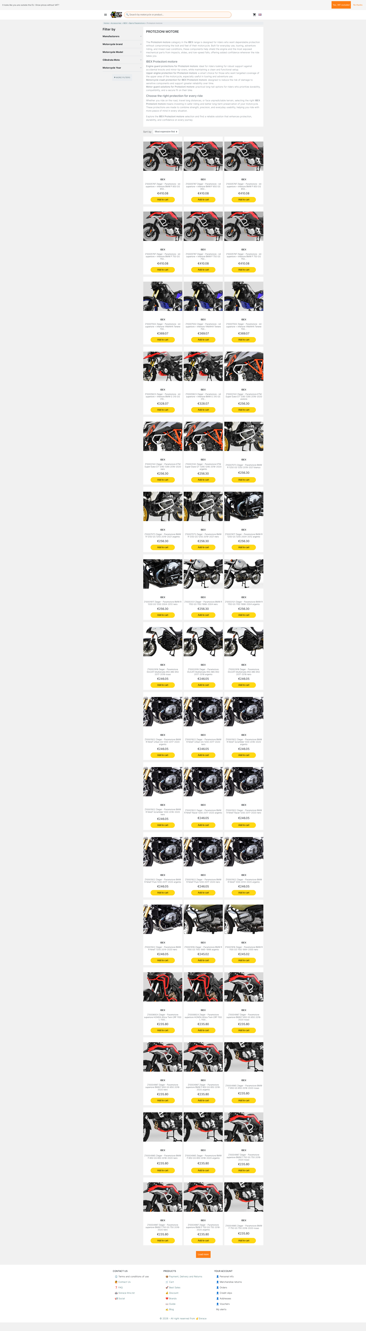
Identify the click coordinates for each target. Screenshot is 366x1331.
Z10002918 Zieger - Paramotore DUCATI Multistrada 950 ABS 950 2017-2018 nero (244, 671)
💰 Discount (172, 1292)
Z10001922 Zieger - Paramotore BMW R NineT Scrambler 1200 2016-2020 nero (163, 812)
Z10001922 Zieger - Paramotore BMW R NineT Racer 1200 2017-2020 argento (203, 811)
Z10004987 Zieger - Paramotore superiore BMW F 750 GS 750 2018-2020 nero (163, 1227)
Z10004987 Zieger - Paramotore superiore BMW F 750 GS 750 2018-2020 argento (203, 1227)
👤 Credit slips (224, 1292)
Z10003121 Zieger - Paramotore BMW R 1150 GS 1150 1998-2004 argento (244, 603)
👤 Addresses (223, 1298)
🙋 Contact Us (123, 1281)
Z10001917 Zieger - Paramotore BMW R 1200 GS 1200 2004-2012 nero (162, 603)
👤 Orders (221, 1287)
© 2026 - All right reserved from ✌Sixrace (183, 1318)
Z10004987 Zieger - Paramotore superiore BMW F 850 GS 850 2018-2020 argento (203, 1087)
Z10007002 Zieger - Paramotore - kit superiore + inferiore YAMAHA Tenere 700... (162, 326)
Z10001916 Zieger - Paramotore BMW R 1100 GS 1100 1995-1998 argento (203, 948)
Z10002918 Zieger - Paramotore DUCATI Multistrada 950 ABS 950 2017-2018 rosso (163, 671)
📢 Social (120, 1298)
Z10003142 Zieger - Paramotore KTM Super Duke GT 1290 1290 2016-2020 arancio (244, 396)
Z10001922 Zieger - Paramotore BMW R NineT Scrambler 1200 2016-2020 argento (244, 742)
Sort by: (147, 131)
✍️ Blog (170, 1309)
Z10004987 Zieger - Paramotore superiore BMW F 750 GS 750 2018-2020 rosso (244, 1157)
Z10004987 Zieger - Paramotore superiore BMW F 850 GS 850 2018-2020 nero (162, 1087)
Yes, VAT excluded (341, 5)
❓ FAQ (119, 1287)
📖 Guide (170, 1303)
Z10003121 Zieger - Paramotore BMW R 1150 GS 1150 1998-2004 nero (203, 603)
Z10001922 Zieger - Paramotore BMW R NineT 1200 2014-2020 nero (163, 948)
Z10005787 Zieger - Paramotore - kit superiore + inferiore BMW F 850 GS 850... (162, 186)
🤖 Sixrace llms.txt (125, 1292)
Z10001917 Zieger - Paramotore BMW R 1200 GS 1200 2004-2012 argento (243, 535)
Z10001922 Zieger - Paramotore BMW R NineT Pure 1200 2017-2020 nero (203, 880)
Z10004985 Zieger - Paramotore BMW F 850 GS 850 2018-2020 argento (203, 1156)
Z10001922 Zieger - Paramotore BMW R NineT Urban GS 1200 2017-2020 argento (163, 742)
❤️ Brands (171, 1298)
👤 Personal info (225, 1276)
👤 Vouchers (223, 1303)
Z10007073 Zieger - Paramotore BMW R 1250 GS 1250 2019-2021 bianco (244, 466)
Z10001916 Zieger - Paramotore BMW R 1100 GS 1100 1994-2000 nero (244, 948)
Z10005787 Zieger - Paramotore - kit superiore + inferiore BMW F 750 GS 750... (162, 256)
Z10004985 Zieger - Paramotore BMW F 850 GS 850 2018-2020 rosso (243, 1086)
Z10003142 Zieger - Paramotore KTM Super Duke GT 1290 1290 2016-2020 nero (163, 466)
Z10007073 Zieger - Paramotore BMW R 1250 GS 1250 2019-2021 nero (203, 535)
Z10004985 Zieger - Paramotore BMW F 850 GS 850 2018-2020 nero (162, 1156)
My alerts (221, 1309)
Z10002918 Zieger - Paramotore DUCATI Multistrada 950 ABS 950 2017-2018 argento (203, 671)
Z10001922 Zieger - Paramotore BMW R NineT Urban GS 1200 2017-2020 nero (203, 742)
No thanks (357, 5)
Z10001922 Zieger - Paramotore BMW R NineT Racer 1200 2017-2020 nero (244, 811)
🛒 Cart (170, 1281)
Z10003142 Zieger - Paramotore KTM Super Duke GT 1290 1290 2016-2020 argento (203, 466)
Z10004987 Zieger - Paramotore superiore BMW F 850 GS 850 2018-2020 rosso (243, 1017)
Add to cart (162, 199)
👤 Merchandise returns (229, 1281)
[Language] (260, 14)
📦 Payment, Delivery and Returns (184, 1276)
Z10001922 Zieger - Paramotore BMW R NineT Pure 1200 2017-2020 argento (162, 880)
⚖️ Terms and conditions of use (132, 1276)
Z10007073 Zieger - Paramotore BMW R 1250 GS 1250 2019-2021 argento (163, 535)
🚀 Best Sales (173, 1287)
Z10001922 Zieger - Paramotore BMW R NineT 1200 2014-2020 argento (244, 880)
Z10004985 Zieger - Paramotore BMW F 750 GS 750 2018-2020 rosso (243, 1226)
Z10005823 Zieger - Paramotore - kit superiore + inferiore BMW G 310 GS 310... (162, 396)
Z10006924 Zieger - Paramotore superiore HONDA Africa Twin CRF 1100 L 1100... (162, 1017)
